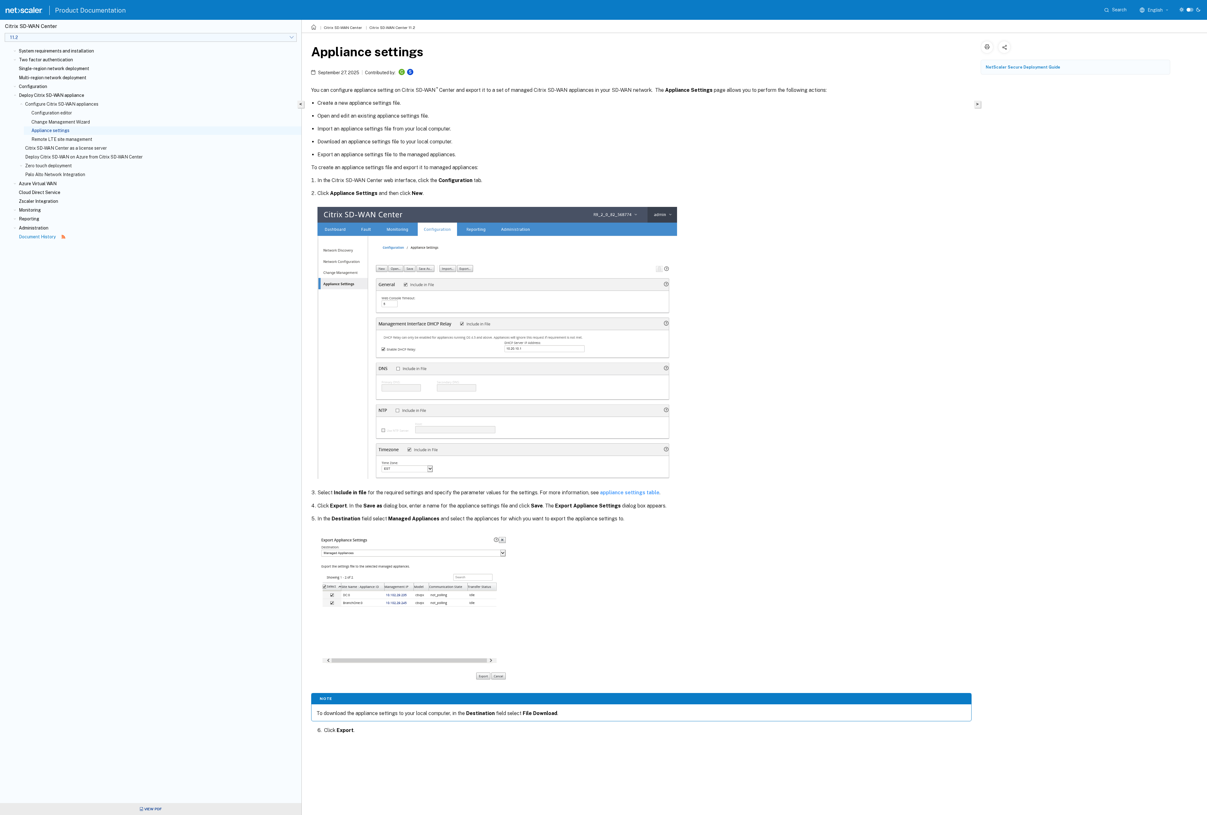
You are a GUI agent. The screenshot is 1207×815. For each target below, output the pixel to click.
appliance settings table (629, 493)
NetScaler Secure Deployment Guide (1023, 67)
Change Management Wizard (60, 122)
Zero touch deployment (48, 165)
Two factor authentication (46, 59)
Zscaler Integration (38, 201)
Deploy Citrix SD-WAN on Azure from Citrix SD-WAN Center (84, 156)
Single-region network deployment (54, 68)
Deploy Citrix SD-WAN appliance (51, 95)
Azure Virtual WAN (38, 183)
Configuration (33, 86)
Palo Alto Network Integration (55, 174)
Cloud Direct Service (39, 192)
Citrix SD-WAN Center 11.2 (392, 27)
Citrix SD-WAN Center (343, 27)
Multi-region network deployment (52, 77)
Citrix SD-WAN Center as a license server (66, 148)
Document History (38, 236)
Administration (33, 227)
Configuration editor (51, 112)
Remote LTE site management (61, 139)
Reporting (29, 218)
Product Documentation (90, 10)
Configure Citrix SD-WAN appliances (61, 104)
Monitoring (30, 210)
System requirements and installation (56, 50)
